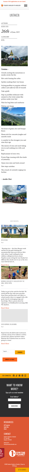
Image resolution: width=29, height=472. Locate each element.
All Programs (7, 425)
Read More (5, 265)
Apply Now (6, 427)
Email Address (14, 397)
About (5, 429)
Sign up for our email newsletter (14, 393)
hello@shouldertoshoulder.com (10, 444)
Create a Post (10, 359)
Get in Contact (22, 470)
